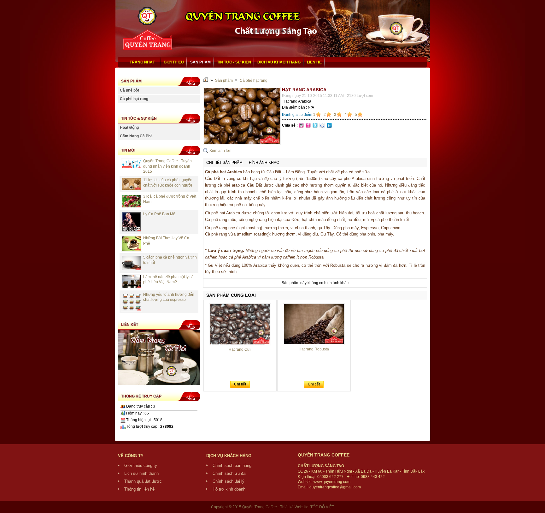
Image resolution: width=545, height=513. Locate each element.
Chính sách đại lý (228, 481)
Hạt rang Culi (240, 349)
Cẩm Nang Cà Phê (136, 136)
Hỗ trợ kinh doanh (229, 489)
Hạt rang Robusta (314, 349)
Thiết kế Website (294, 507)
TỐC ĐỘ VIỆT (322, 507)
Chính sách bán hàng (232, 465)
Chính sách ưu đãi (229, 473)
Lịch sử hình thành (141, 473)
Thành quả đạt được (143, 481)
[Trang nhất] (205, 80)
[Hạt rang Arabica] (242, 143)
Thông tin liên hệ (139, 489)
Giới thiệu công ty (140, 465)
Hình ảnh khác (264, 162)
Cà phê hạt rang (134, 99)
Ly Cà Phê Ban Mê (159, 214)
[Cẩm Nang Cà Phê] (159, 384)
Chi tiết (240, 384)
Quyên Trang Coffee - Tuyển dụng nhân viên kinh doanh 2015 (167, 166)
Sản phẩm (224, 80)
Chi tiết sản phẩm (224, 162)
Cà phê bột (129, 90)
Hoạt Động (129, 127)
